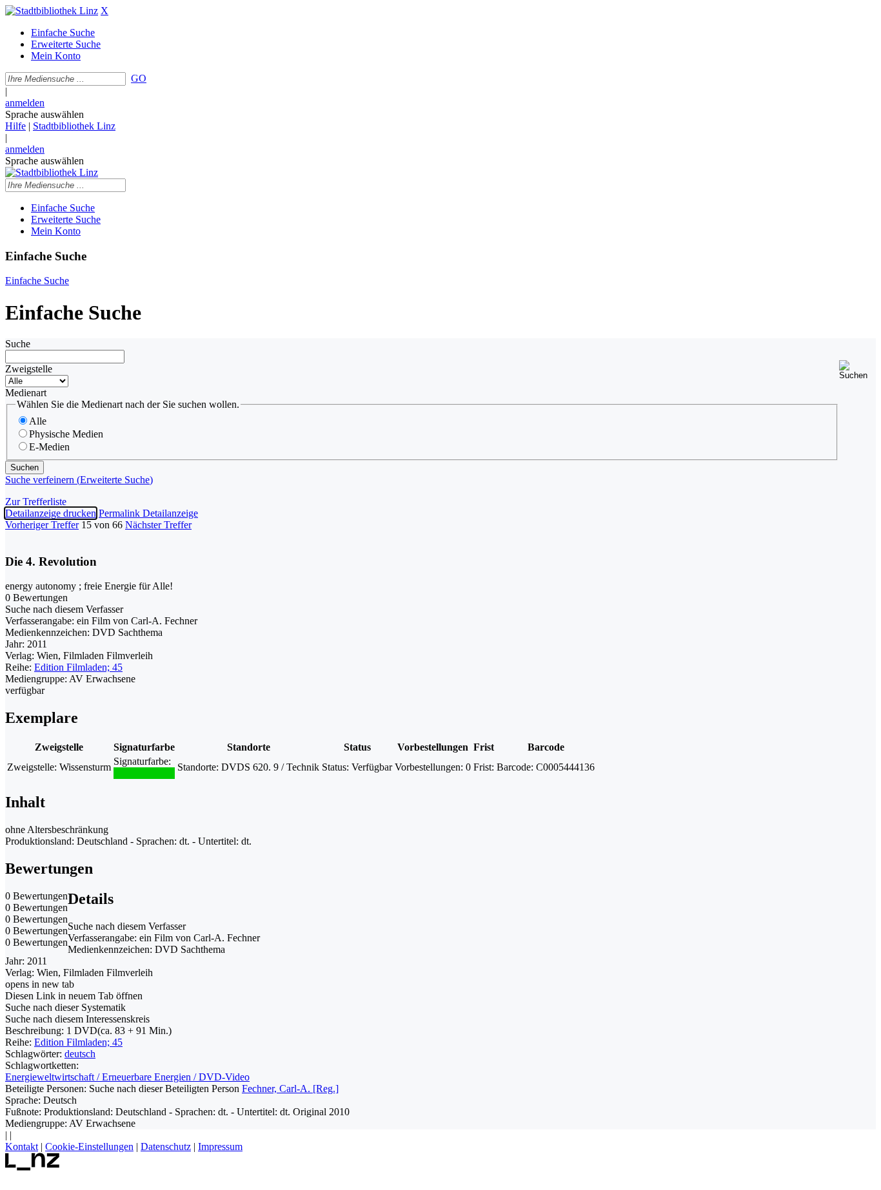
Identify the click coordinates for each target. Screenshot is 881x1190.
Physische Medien (66, 433)
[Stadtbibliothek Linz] (51, 10)
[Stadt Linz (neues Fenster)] (32, 1167)
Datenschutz (166, 1146)
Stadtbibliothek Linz (74, 125)
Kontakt (21, 1146)
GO (138, 78)
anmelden (25, 102)
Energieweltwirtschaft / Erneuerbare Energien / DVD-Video (127, 1076)
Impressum (220, 1146)
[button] (857, 370)
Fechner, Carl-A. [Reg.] (290, 1088)
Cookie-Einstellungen (89, 1146)
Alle (37, 421)
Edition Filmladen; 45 (78, 667)
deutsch (79, 1053)
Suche (17, 343)
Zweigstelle (28, 368)
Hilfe (15, 125)
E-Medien (49, 446)
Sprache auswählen (44, 114)
